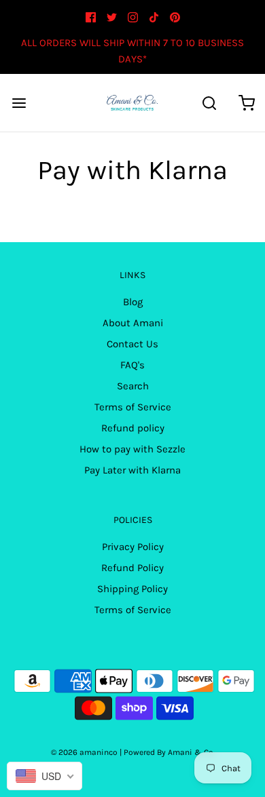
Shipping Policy (132, 589)
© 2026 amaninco (84, 752)
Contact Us (132, 344)
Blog (133, 302)
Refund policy (132, 428)
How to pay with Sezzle (133, 449)
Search (133, 386)
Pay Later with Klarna (132, 470)
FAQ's (132, 365)
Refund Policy (132, 568)
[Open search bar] (209, 102)
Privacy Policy (133, 547)
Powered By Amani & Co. (169, 752)
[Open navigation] (18, 102)
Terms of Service (132, 407)
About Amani (133, 323)
